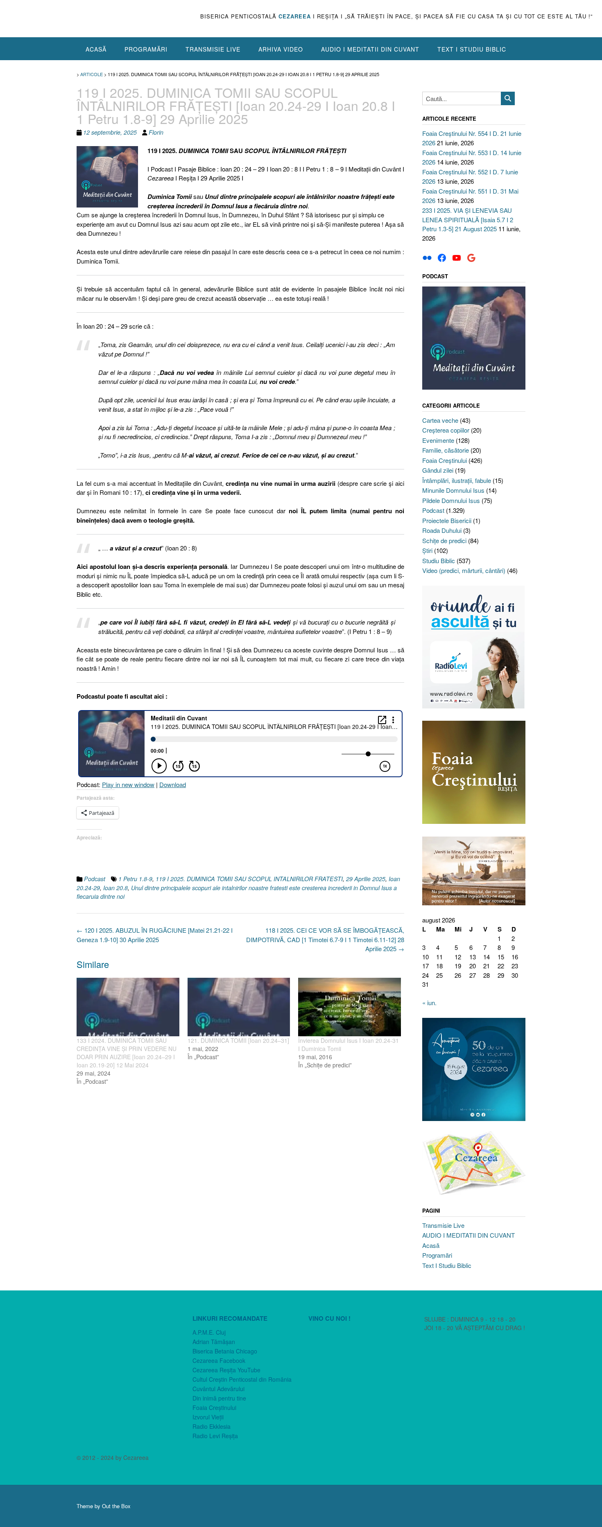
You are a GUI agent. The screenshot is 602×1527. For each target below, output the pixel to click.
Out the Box (116, 1506)
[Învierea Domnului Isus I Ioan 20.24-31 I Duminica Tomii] (349, 1007)
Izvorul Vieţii (208, 1417)
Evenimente (438, 440)
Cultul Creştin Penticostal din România (242, 1379)
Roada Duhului (442, 530)
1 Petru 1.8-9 (135, 879)
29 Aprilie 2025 (365, 879)
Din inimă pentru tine (219, 1398)
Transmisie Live (213, 49)
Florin (156, 132)
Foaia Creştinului (444, 460)
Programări (145, 49)
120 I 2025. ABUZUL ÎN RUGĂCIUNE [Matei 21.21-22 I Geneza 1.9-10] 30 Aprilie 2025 (155, 935)
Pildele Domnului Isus (451, 500)
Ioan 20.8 (115, 888)
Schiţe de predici (444, 540)
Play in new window (128, 784)
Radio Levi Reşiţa (215, 1436)
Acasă (96, 49)
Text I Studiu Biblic (471, 49)
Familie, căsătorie (445, 450)
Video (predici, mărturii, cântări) (463, 570)
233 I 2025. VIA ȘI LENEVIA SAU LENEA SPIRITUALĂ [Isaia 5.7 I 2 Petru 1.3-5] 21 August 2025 (467, 219)
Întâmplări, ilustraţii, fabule (456, 480)
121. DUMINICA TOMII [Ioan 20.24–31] (238, 1040)
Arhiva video (280, 49)
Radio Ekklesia (211, 1426)
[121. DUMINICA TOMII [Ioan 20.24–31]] (239, 1007)
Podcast (94, 879)
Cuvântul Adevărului (218, 1389)
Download (172, 784)
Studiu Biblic (438, 560)
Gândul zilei (437, 470)
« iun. (429, 1002)
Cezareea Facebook (218, 1360)
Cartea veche (440, 420)
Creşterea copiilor (445, 430)
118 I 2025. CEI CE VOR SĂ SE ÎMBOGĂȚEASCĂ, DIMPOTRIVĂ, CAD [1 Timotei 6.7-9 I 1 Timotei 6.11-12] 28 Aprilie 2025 (325, 939)
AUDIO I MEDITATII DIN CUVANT (370, 49)
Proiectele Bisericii (446, 520)
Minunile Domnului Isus (453, 490)
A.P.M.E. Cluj (209, 1332)
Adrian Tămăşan (213, 1342)
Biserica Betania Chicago (224, 1351)
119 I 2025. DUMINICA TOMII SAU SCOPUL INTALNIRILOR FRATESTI (249, 879)
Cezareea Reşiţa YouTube (226, 1370)
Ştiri (427, 550)
